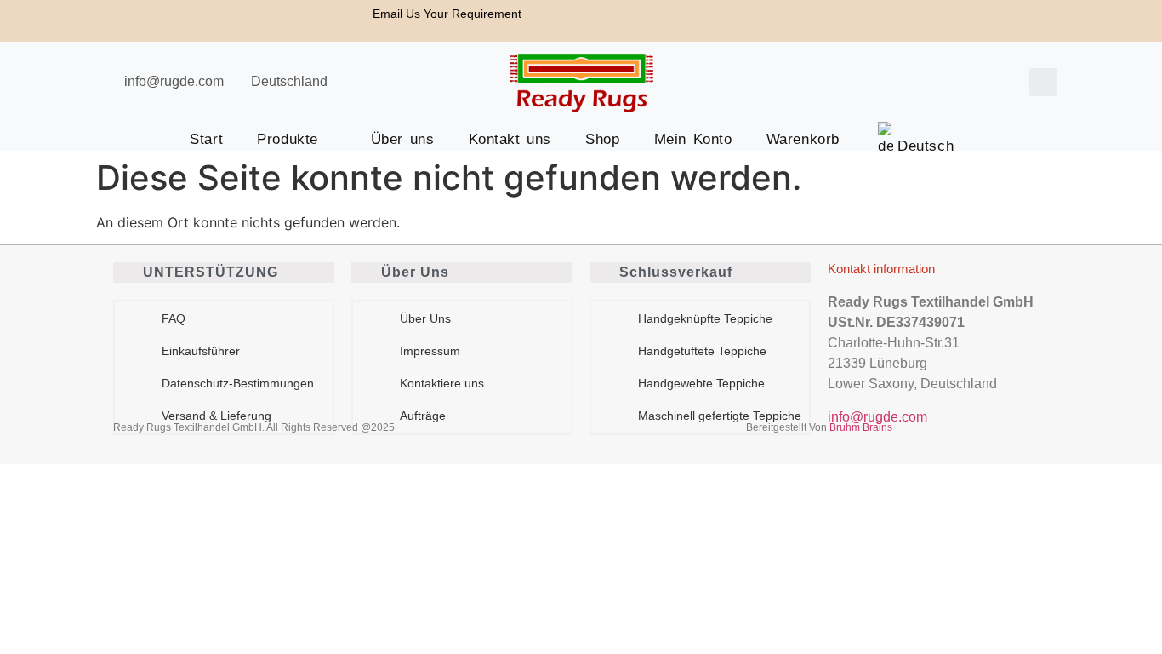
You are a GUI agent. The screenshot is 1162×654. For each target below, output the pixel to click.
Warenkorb (803, 139)
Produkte (287, 139)
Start (206, 139)
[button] (1043, 82)
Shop (602, 139)
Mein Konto (693, 139)
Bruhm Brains (860, 427)
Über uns (403, 139)
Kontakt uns (510, 139)
